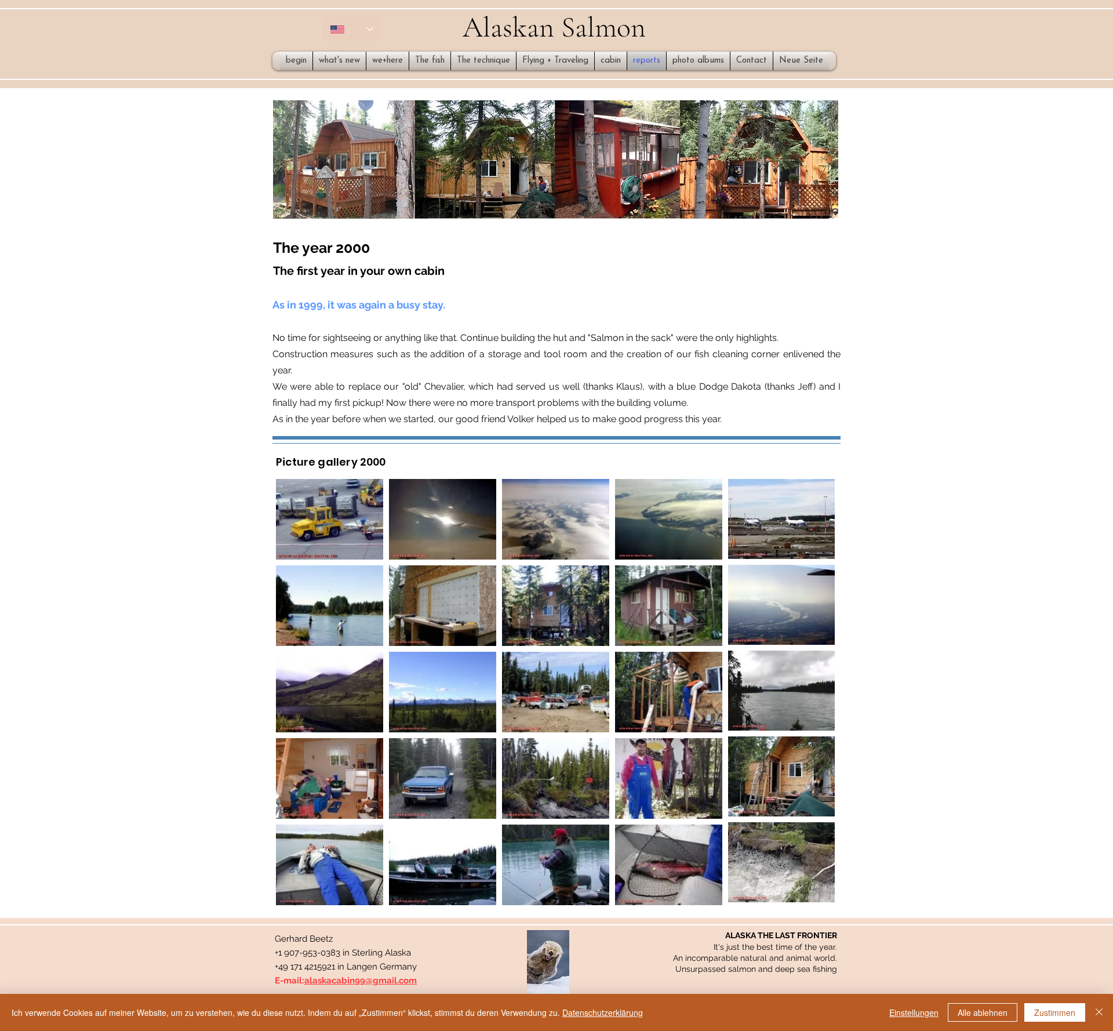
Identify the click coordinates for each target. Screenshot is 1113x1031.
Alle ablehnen (982, 1012)
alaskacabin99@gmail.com (360, 980)
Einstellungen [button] (914, 1012)
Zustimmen (1054, 1012)
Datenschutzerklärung (602, 1012)
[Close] (1099, 1012)
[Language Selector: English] (351, 29)
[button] (548, 962)
